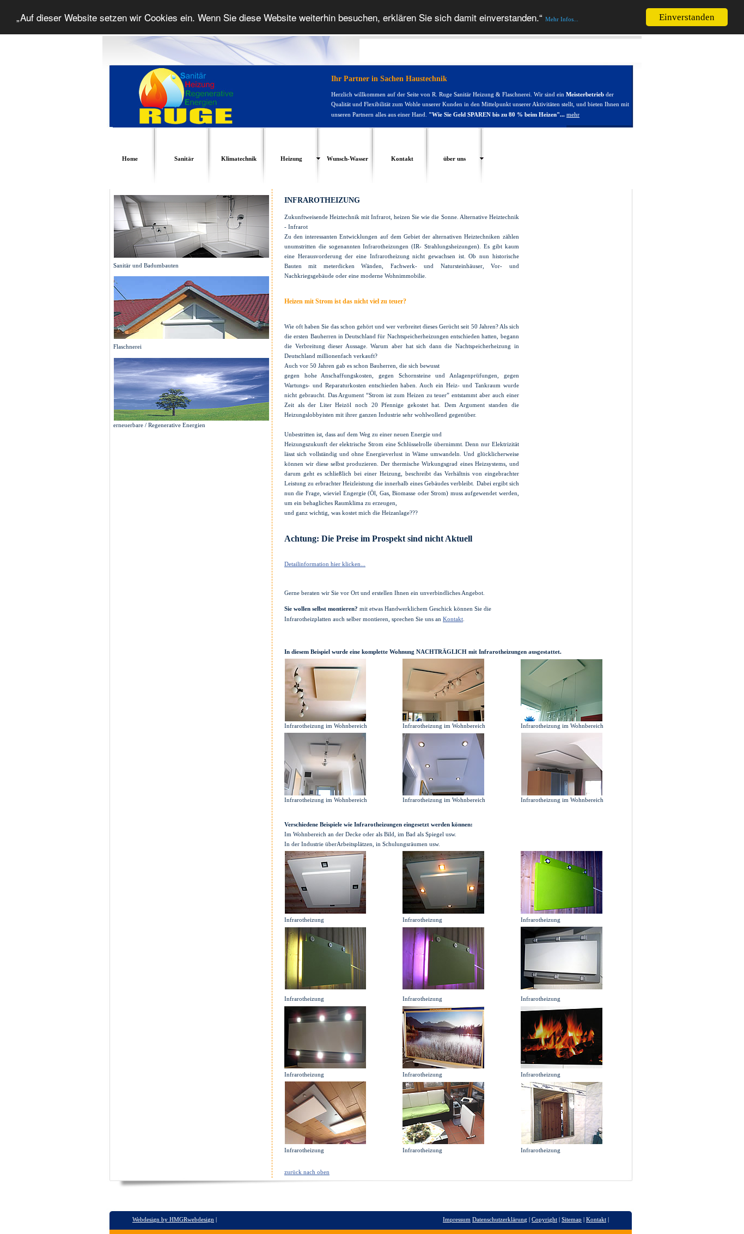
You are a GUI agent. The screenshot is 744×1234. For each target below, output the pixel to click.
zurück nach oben (307, 1172)
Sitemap (572, 1219)
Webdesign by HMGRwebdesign (173, 1219)
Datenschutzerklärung (499, 1219)
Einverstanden (687, 17)
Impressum (457, 1219)
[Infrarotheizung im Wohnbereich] (325, 719)
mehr (573, 114)
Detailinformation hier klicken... (324, 564)
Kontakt (453, 619)
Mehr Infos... (561, 19)
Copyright (544, 1219)
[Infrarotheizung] (325, 911)
